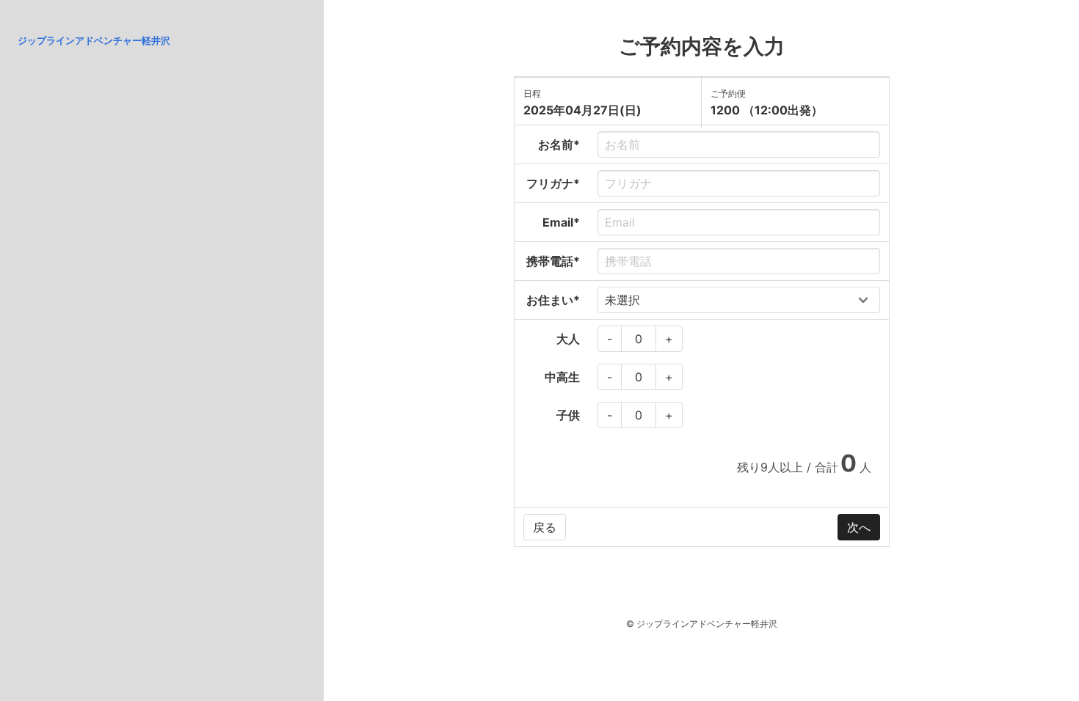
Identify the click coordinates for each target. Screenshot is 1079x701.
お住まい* (553, 300)
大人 (568, 338)
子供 (568, 415)
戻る (544, 527)
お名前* (559, 144)
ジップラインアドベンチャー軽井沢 (94, 40)
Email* (561, 222)
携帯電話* (553, 261)
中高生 (562, 377)
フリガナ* (553, 183)
